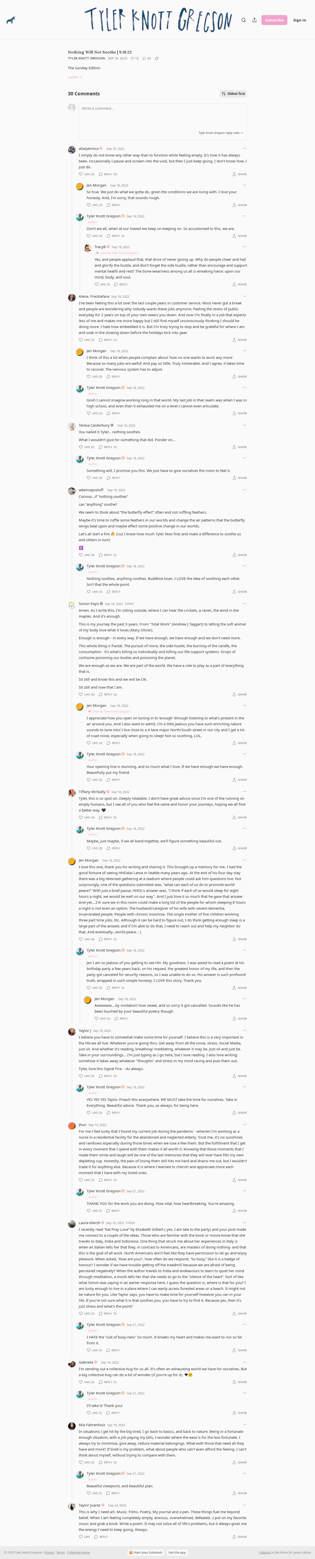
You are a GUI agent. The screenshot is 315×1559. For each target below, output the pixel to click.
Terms (60, 1552)
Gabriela (86, 1362)
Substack (265, 1552)
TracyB (100, 246)
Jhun (82, 1124)
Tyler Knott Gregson (86, 58)
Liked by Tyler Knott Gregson (119, 253)
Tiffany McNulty (92, 791)
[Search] (244, 20)
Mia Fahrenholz (92, 1424)
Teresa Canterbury (94, 425)
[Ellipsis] (245, 148)
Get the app (177, 1552)
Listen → (75, 76)
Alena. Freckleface (94, 296)
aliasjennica (88, 148)
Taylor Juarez (89, 1505)
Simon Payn (89, 603)
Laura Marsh (89, 1222)
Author (92, 222)
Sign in (299, 19)
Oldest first (236, 93)
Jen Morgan (96, 185)
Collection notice (78, 1552)
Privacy (49, 1552)
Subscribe (274, 19)
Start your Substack (148, 1552)
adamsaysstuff (91, 489)
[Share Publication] (254, 20)
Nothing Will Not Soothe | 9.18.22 (100, 52)
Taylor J (85, 1030)
